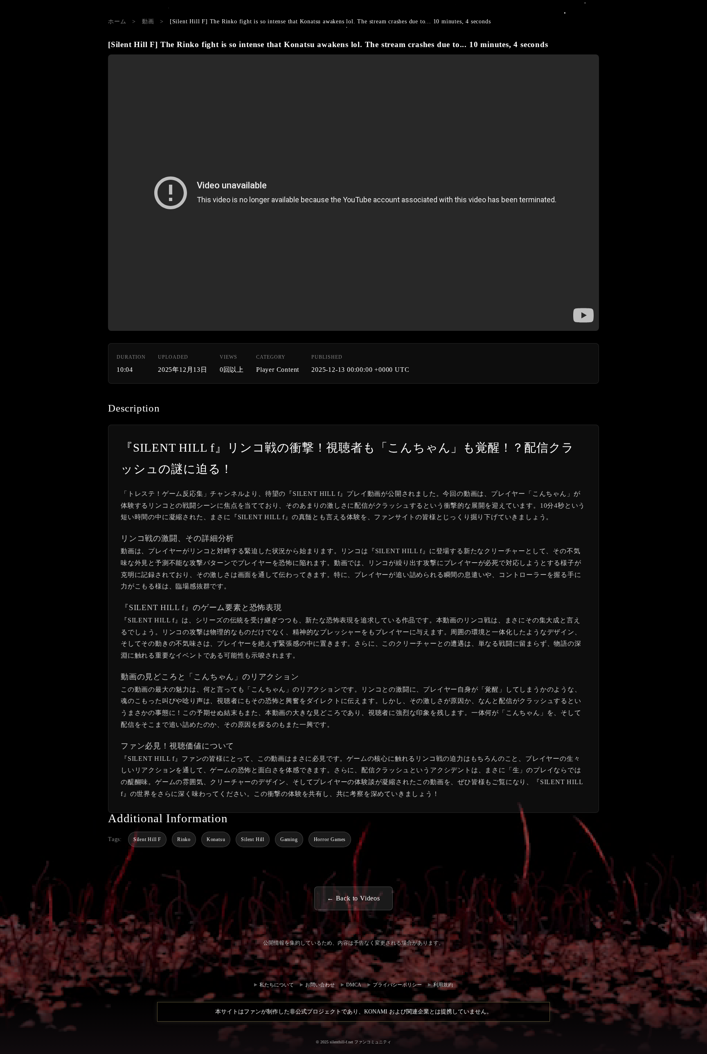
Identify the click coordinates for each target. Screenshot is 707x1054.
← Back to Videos (353, 898)
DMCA (353, 985)
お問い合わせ (367, 964)
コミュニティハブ (340, 964)
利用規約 (443, 985)
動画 (148, 21)
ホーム (117, 21)
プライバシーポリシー (397, 985)
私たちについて (276, 985)
